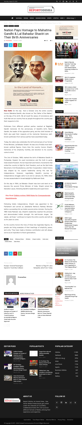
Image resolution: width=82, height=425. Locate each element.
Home (5, 23)
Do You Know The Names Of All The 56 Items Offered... (45, 362)
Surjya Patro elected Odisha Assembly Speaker (45, 353)
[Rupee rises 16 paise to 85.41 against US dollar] (59, 101)
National (19, 18)
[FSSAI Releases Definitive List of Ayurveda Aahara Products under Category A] (59, 207)
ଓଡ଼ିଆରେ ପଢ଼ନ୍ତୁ (70, 18)
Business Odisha (41, 18)
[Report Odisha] (41, 9)
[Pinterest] (15, 45)
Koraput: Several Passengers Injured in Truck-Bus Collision (13, 267)
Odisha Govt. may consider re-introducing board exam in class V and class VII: (70, 277)
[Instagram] (63, 1)
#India (11, 239)
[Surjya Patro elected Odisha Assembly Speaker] (34, 353)
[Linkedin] (66, 1)
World (32, 18)
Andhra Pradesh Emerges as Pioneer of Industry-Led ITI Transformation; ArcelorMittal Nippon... (20, 355)
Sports (49, 18)
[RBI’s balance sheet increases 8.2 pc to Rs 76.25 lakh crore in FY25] (59, 89)
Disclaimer (70, 420)
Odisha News (8, 241)
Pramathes (9, 40)
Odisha (26, 18)
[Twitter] (76, 1)
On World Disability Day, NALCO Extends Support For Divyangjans (65, 51)
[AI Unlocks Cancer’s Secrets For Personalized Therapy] (59, 185)
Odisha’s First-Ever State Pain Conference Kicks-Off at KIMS (66, 172)
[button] (57, 1)
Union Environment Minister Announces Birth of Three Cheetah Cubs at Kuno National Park (44, 313)
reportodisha (27, 420)
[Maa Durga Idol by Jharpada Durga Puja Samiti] (59, 300)
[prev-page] (5, 325)
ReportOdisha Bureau (63, 55)
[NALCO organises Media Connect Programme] (59, 79)
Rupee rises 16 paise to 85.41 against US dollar (71, 100)
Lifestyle (55, 18)
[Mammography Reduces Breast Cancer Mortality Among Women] (59, 195)
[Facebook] (60, 1)
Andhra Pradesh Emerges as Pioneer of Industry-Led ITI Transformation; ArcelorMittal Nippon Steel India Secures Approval (11, 315)
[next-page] (8, 325)
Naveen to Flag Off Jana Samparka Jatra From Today (43, 267)
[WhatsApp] (20, 45)
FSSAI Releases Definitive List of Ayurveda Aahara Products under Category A (70, 208)
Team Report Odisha (38, 420)
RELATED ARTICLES (11, 293)
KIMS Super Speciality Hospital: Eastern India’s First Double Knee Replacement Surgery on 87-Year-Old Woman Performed (71, 223)
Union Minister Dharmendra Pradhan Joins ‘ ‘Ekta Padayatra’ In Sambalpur (71, 136)
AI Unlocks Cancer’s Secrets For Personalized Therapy (71, 185)
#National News (19, 239)
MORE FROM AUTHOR (27, 293)
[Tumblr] (73, 1)
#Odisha (28, 239)
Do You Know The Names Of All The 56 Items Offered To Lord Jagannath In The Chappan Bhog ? (71, 263)
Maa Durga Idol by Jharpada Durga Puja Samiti (71, 296)
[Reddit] (69, 1)
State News (17, 241)
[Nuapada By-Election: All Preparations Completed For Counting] (59, 148)
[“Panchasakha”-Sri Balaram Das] (59, 290)
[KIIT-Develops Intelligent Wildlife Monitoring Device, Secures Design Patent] (28, 303)
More (62, 18)
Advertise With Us (51, 420)
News (10, 23)
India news (45, 239)
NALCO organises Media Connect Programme (70, 79)
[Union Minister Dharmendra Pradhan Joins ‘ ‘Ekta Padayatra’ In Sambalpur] (59, 134)
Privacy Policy (61, 420)
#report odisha (36, 239)
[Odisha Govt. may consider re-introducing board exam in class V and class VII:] (59, 275)
